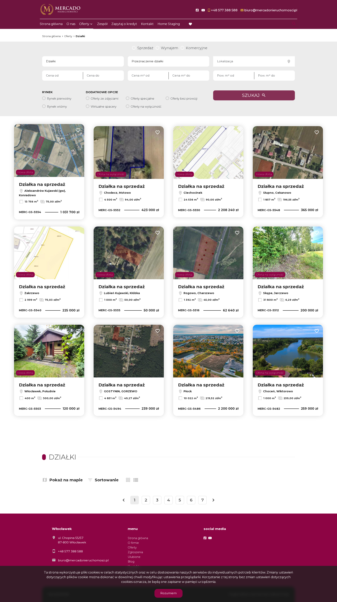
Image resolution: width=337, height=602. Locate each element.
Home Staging (169, 24)
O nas (71, 24)
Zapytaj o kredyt (124, 24)
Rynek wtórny (57, 106)
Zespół (102, 24)
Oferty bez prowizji (183, 98)
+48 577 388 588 (70, 551)
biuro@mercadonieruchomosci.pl (83, 560)
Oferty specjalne (142, 98)
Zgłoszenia (135, 552)
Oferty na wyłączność (146, 106)
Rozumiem (168, 593)
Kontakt (147, 24)
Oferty (84, 24)
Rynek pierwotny (59, 98)
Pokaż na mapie (66, 480)
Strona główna (51, 24)
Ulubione (134, 557)
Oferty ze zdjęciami (104, 98)
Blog (131, 561)
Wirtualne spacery (103, 106)
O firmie (133, 543)
